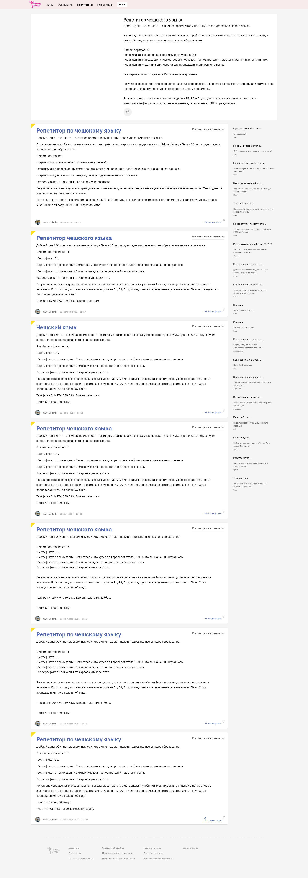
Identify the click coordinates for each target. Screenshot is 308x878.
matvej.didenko (50, 222)
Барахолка (73, 847)
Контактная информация (80, 858)
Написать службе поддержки (158, 858)
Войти (122, 4)
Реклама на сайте (152, 847)
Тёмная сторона (190, 847)
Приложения (74, 853)
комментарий (213, 819)
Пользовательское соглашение (118, 853)
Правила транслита (153, 853)
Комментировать (213, 222)
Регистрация (105, 4)
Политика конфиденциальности (118, 858)
